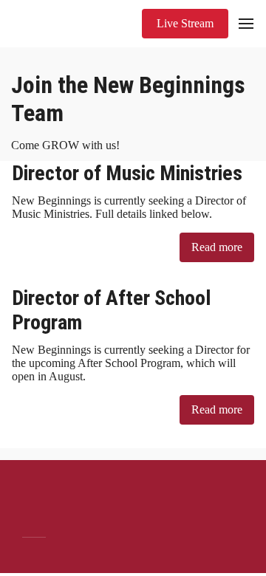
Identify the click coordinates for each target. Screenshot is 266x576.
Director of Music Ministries (127, 173)
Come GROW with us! (67, 145)
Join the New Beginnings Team (128, 99)
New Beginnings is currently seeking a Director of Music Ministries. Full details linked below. (129, 207)
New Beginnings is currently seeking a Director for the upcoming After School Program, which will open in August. (131, 363)
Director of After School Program (111, 310)
